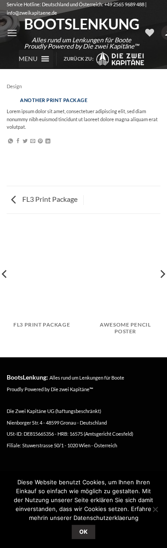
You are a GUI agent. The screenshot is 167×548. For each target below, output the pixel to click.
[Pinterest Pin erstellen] (40, 141)
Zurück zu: (80, 58)
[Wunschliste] (149, 32)
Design (14, 86)
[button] (12, 33)
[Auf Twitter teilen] (25, 141)
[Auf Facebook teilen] (18, 141)
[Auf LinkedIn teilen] (47, 141)
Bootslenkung (81, 24)
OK (83, 531)
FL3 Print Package (49, 199)
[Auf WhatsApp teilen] (10, 141)
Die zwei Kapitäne (72, 389)
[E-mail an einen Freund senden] (32, 141)
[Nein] (155, 512)
